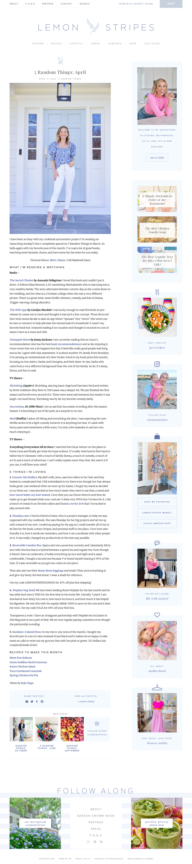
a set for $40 (76, 503)
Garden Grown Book (96, 815)
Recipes (56, 43)
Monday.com (20, 515)
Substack (115, 43)
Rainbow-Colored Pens (26, 632)
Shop (171, 3)
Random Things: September (72, 748)
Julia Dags (27, 683)
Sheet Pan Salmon (21, 657)
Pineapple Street (20, 339)
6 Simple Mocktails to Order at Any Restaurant (157, 199)
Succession (16, 406)
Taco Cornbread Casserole (26, 671)
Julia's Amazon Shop (157, 523)
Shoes (61, 260)
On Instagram (35, 822)
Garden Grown (156, 822)
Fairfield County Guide (136, 4)
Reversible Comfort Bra (26, 545)
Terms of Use (65, 859)
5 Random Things (70, 79)
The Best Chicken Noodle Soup (157, 230)
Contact (67, 4)
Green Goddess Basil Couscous (28, 662)
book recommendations (66, 344)
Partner (48, 4)
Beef (12, 418)
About (14, 4)
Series (95, 43)
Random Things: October (21, 748)
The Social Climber (21, 280)
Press (96, 829)
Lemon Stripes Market (157, 513)
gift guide (152, 43)
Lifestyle (76, 43)
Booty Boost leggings (51, 570)
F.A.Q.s (30, 4)
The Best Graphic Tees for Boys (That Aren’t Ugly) (157, 260)
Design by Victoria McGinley (109, 859)
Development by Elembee (140, 859)
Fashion (38, 43)
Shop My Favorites (157, 502)
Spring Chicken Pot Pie (24, 675)
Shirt (53, 260)
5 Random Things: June (46, 747)
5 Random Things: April (60, 72)
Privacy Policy (83, 859)
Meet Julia (157, 157)
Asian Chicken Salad (22, 666)
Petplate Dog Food (23, 590)
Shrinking (16, 385)
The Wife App (18, 310)
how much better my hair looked (30, 495)
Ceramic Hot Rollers (24, 477)
